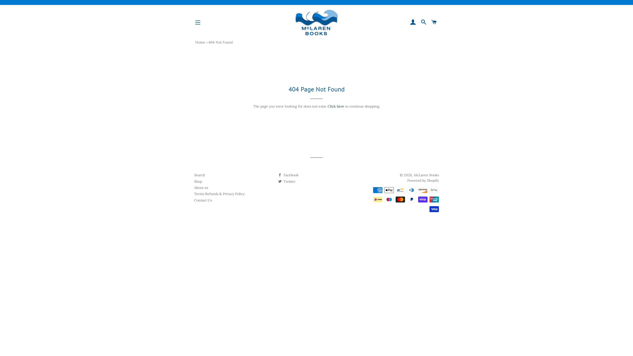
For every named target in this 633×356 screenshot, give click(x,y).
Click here (336, 106)
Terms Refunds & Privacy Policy (219, 194)
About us (201, 187)
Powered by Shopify (423, 180)
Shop (198, 181)
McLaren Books (426, 175)
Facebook (291, 175)
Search (199, 175)
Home (200, 42)
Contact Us (203, 200)
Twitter (289, 181)
